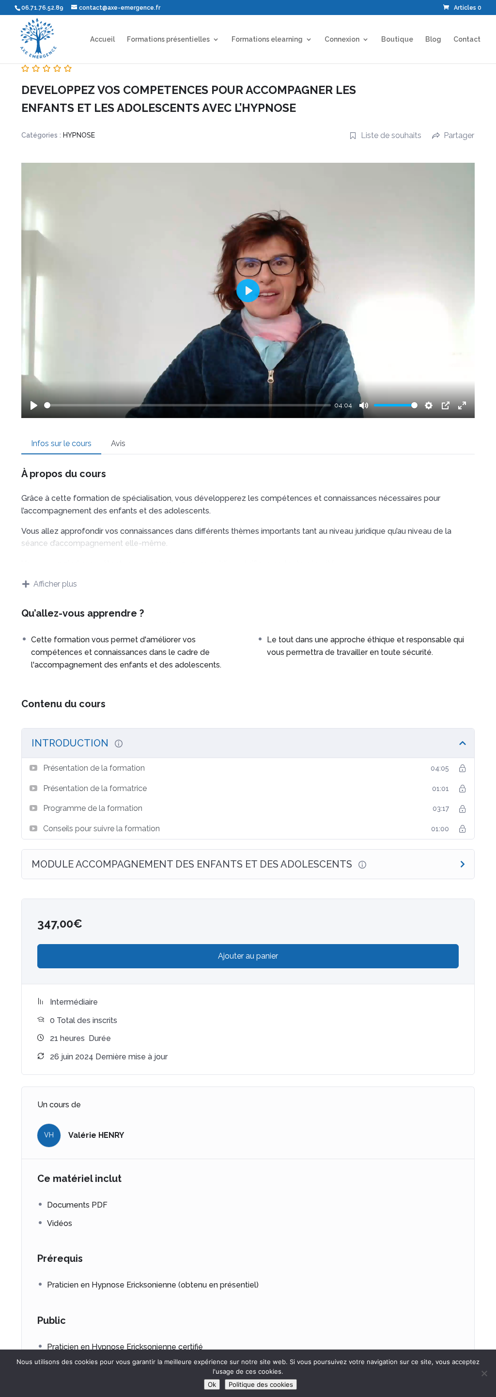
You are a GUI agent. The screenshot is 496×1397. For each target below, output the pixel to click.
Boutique (397, 39)
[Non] (484, 1373)
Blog (433, 39)
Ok (212, 1384)
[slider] (187, 405)
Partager (459, 135)
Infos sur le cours (61, 443)
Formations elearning (267, 39)
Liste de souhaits (391, 135)
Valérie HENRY (96, 1135)
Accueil (102, 39)
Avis (118, 443)
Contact (466, 39)
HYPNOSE (79, 135)
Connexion (342, 39)
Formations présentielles (168, 39)
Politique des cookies (261, 1384)
